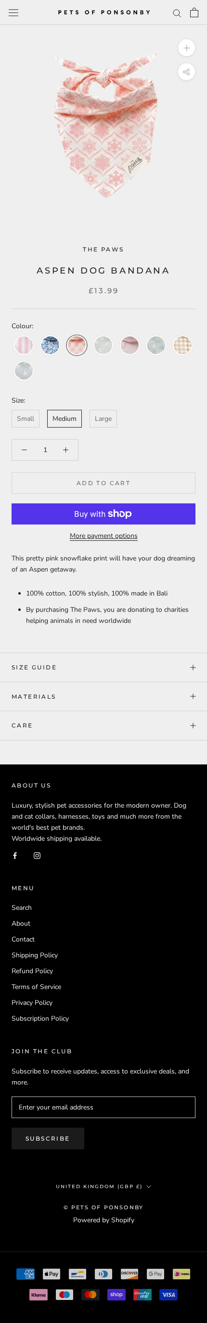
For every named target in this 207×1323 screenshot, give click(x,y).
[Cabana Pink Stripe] (24, 346)
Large (103, 418)
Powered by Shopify (103, 1220)
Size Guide (34, 667)
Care (22, 725)
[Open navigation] (13, 12)
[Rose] (129, 346)
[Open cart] (194, 12)
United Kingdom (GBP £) (99, 1186)
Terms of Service (36, 986)
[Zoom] (186, 47)
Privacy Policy (32, 1002)
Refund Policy (32, 971)
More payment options (104, 535)
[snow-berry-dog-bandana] (50, 346)
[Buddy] (103, 346)
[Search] (177, 13)
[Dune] (182, 346)
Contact (23, 939)
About (21, 923)
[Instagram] (37, 854)
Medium (64, 418)
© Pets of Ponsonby (104, 1207)
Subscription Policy (40, 1018)
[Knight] (156, 346)
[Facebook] (15, 854)
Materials (34, 696)
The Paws (103, 249)
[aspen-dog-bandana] (77, 346)
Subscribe (48, 1138)
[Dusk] (24, 371)
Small (25, 418)
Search (22, 907)
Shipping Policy (35, 955)
